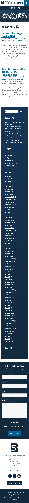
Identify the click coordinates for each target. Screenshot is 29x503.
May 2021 (7, 339)
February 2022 (9, 315)
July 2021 (7, 334)
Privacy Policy (21, 496)
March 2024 (8, 251)
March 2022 (8, 313)
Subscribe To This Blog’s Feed (14, 352)
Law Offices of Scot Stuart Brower (16, 492)
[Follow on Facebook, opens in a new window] (10, 476)
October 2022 (9, 295)
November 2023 (9, 261)
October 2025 (9, 202)
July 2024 (7, 241)
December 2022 (9, 290)
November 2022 (9, 292)
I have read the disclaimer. (15, 426)
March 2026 (8, 189)
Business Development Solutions (13, 498)
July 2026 (7, 179)
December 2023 (9, 259)
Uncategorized (9, 165)
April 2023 (8, 279)
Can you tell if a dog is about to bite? (12, 35)
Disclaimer (14, 422)
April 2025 (8, 217)
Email (4, 382)
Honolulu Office (14, 465)
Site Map (13, 496)
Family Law (21, 79)
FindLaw (14, 499)
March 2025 (8, 220)
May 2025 (7, 215)
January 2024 (9, 256)
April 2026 (8, 186)
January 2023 (9, 287)
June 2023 (7, 274)
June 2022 (8, 305)
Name (3, 373)
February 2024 (9, 253)
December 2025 (9, 197)
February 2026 (9, 191)
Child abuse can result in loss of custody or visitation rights (13, 71)
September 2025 (9, 204)
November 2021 (9, 323)
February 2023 (9, 284)
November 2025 (9, 199)
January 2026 (9, 194)
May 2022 (7, 308)
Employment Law (10, 155)
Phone (4, 391)
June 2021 (7, 336)
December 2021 (9, 321)
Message (4, 400)
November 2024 (9, 230)
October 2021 (8, 326)
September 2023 (9, 266)
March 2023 (8, 282)
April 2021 (8, 341)
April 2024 (8, 248)
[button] (26, 3)
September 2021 (9, 328)
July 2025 (7, 210)
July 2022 (7, 303)
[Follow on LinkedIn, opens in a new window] (19, 476)
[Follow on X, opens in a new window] (14, 476)
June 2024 (8, 243)
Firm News (8, 160)
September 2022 (9, 297)
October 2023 (9, 264)
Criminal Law (9, 153)
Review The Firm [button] (14, 483)
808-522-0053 (15, 8)
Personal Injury (9, 163)
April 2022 (8, 310)
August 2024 (8, 238)
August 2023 (8, 269)
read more (4, 62)
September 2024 (10, 235)
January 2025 (9, 225)
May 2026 (8, 184)
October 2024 (9, 233)
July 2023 (7, 272)
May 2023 (7, 277)
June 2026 (8, 181)
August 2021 (8, 331)
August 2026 (8, 176)
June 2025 (7, 212)
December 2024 (9, 228)
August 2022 (8, 300)
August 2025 (8, 207)
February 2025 (9, 222)
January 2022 (9, 318)
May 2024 (8, 246)
